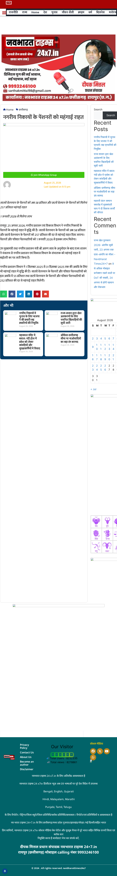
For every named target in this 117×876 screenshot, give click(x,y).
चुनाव (54, 12)
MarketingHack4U (61, 857)
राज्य (24, 12)
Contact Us (27, 752)
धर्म (90, 12)
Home (35, 12)
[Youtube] (107, 751)
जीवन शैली (68, 12)
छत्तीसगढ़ (23, 109)
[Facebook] (93, 751)
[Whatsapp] (93, 757)
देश (45, 12)
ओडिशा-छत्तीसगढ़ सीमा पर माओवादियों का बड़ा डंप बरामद (71, 338)
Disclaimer (26, 769)
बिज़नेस (100, 12)
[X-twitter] (100, 751)
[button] (4, 12)
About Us (25, 757)
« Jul (93, 389)
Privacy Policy (24, 746)
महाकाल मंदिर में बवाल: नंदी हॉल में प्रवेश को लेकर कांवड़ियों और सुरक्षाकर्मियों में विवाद (29, 342)
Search (98, 109)
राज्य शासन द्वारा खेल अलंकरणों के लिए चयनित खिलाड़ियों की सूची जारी (71, 318)
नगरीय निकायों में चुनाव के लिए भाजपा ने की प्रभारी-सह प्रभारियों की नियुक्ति (29, 318)
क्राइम (81, 12)
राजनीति (13, 12)
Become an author (27, 763)
